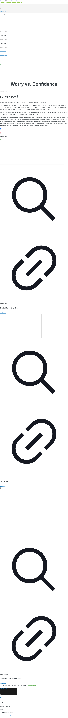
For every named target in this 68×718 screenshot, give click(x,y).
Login (11, 712)
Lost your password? (5, 715)
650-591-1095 (3, 11)
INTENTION (4, 481)
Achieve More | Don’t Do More (10, 679)
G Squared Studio (31, 685)
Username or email (5, 706)
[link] (13, 14)
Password (3, 709)
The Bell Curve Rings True (9, 308)
